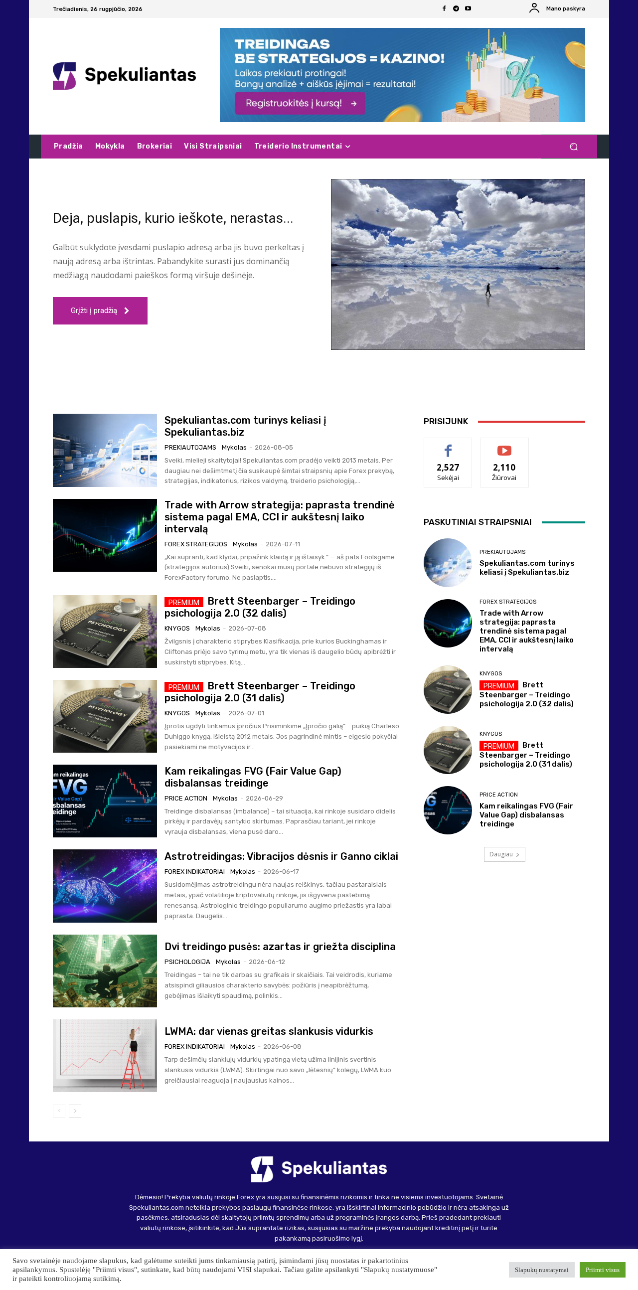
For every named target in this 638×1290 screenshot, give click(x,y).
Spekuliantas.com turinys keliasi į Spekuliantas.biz (527, 568)
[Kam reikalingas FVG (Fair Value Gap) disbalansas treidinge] (105, 801)
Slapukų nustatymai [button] (542, 1270)
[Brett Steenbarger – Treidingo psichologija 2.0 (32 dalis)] (105, 631)
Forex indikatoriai (194, 871)
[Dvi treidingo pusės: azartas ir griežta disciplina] (105, 971)
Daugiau (501, 854)
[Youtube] (468, 9)
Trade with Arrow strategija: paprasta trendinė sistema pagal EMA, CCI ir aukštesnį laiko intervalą (279, 517)
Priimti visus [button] (603, 1270)
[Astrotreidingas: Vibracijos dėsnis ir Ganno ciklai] (105, 885)
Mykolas (234, 447)
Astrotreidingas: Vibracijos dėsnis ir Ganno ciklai (281, 856)
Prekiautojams (190, 447)
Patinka (448, 445)
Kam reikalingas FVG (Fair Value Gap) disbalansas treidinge (252, 777)
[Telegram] (456, 9)
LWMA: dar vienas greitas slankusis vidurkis (268, 1031)
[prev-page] (59, 1111)
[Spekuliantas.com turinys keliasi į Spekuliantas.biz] (105, 450)
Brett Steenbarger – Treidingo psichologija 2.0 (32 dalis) (259, 607)
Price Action (185, 798)
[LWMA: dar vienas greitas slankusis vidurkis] (105, 1055)
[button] (573, 147)
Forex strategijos (195, 544)
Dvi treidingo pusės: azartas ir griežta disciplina (280, 947)
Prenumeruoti (504, 445)
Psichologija (187, 962)
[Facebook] (444, 9)
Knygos (177, 628)
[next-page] (75, 1111)
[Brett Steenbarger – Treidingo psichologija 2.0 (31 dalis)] (105, 716)
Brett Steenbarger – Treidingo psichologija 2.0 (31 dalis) (259, 692)
